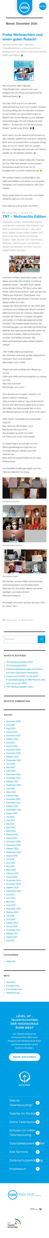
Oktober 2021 (12, 806)
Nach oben (24, 1078)
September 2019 (13, 891)
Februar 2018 (12, 923)
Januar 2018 (11, 926)
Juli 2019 (10, 895)
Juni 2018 (10, 919)
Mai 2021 (10, 824)
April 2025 (10, 728)
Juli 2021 (10, 817)
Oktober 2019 (12, 887)
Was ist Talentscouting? (20, 1103)
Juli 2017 (10, 940)
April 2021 (10, 827)
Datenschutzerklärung (24, 1160)
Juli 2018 (10, 916)
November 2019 (13, 884)
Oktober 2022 (12, 781)
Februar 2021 (12, 834)
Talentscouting (11, 212)
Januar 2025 (11, 732)
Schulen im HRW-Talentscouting (22, 1133)
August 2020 (12, 856)
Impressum (17, 1169)
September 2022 (13, 785)
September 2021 (13, 810)
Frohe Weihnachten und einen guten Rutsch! (22, 37)
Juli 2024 (10, 743)
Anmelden (10, 982)
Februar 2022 (12, 796)
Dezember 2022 (13, 774)
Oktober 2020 (12, 849)
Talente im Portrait (23, 1113)
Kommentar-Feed (14, 989)
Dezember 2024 (13, 735)
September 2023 (13, 760)
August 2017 (12, 937)
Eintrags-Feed (12, 986)
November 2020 (13, 845)
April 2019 (10, 905)
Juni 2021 (10, 820)
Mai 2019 (10, 902)
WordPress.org (13, 993)
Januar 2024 (11, 746)
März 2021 (11, 831)
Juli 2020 (10, 859)
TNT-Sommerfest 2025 (16, 666)
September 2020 (13, 852)
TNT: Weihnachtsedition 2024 (19, 687)
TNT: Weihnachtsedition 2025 (19, 662)
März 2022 (11, 792)
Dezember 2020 (13, 842)
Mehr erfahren (24, 1057)
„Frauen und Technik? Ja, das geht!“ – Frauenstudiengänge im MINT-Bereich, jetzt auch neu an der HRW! (25, 679)
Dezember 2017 (13, 930)
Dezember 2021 (13, 799)
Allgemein (10, 961)
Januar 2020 (11, 877)
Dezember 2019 (13, 880)
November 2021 (13, 803)
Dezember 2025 (13, 721)
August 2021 (12, 813)
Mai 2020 (10, 866)
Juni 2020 (10, 863)
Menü (42, 6)
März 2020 (11, 870)
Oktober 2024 (12, 739)
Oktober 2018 (12, 912)
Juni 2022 (10, 789)
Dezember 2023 (13, 750)
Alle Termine (18, 1152)
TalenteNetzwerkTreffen (24, 1143)
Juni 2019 (10, 898)
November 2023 (13, 753)
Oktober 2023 (12, 757)
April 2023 (10, 771)
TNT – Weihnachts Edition (24, 216)
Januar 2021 (11, 838)
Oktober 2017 (12, 933)
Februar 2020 (12, 873)
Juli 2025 (10, 725)
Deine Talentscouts (23, 1122)
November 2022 (13, 778)
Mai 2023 (10, 767)
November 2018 (13, 909)
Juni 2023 (10, 764)
